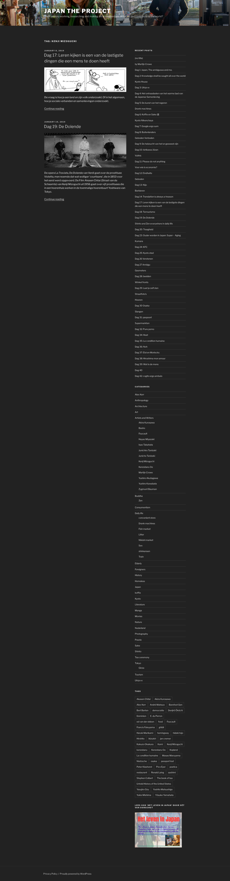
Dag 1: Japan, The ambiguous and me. (153, 70)
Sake (137, 645)
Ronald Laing (157, 772)
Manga (138, 610)
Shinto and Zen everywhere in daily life (154, 223)
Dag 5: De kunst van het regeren (151, 102)
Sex (141, 545)
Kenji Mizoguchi (146, 461)
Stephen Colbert (145, 778)
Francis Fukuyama (146, 727)
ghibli (161, 727)
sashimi (172, 772)
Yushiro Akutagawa (148, 478)
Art (136, 412)
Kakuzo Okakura (145, 744)
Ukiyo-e (139, 680)
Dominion (141, 716)
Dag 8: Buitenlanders (145, 132)
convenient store (147, 517)
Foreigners (140, 569)
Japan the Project (77, 11)
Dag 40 (138, 370)
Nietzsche (142, 761)
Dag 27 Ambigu (142, 264)
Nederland (140, 628)
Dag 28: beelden (143, 276)
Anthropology (141, 400)
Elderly (138, 563)
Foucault (143, 433)
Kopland (174, 749)
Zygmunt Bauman (148, 489)
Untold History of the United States (154, 783)
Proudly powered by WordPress (75, 873)
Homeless (140, 581)
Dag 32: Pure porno (144, 329)
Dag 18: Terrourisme (145, 211)
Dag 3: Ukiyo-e (142, 87)
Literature (140, 604)
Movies (138, 616)
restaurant (142, 772)
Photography (141, 633)
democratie (158, 710)
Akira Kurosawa (147, 422)
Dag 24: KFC (141, 247)
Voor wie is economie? (146, 167)
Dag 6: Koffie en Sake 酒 (147, 114)
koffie (138, 592)
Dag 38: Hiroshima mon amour (150, 358)
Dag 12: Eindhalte (143, 173)
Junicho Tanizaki (147, 455)
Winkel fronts (141, 282)
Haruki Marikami (145, 733)
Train (141, 556)
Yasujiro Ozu (143, 789)
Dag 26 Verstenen (144, 258)
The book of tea (165, 778)
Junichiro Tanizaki (147, 450)
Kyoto (138, 598)
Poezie (138, 639)
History (138, 575)
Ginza (141, 667)
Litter (141, 534)
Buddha (139, 496)
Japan (138, 587)
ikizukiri (152, 738)
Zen (140, 500)
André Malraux (157, 704)
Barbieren (140, 190)
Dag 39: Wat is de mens (146, 364)
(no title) (139, 58)
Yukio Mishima (144, 795)
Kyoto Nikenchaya (144, 120)
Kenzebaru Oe (146, 467)
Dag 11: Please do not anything (150, 161)
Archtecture (141, 406)
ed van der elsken (145, 721)
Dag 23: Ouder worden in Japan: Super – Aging (158, 235)
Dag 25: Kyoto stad (144, 253)
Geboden (139, 179)
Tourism (139, 674)
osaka (154, 761)
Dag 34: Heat (141, 335)
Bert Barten (142, 710)
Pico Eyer (161, 766)
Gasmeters (140, 270)
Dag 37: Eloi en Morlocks (147, 352)
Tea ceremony (142, 657)
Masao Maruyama (171, 755)
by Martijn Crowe (143, 64)
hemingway (163, 733)
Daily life (139, 513)
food (160, 721)
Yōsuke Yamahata (164, 795)
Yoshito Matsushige (163, 789)
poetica (173, 766)
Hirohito (140, 738)
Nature (138, 622)
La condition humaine (147, 755)
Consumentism (142, 507)
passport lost (167, 761)
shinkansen (144, 551)
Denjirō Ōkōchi (175, 710)
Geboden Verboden (144, 138)
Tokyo (138, 663)
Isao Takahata (146, 444)
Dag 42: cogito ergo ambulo (148, 376)
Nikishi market (146, 540)
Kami (160, 744)
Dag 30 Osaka (142, 305)
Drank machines (143, 108)
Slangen (139, 311)
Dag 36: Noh (141, 346)
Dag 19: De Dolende (62, 126)
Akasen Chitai (144, 699)
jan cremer (165, 738)
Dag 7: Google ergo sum (146, 126)
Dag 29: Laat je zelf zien (146, 288)
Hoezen (139, 299)
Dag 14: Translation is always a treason (154, 196)
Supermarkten (142, 323)
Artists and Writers (144, 418)
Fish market (145, 529)
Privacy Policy (50, 873)
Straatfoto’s (141, 294)
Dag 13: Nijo (141, 184)
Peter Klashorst (144, 766)
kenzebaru (142, 749)
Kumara (139, 241)
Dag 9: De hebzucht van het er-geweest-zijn (156, 143)
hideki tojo (178, 733)
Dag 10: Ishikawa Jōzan (146, 149)
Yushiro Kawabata (148, 483)
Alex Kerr (139, 394)
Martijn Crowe (146, 472)
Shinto (138, 651)
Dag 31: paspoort (143, 317)
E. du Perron (156, 716)
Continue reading (54, 108)
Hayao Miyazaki (146, 439)
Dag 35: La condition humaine (150, 341)
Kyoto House (141, 81)
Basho (142, 428)
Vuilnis (138, 155)
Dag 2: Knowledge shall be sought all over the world (160, 75)
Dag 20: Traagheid (144, 229)
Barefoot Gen (175, 704)
